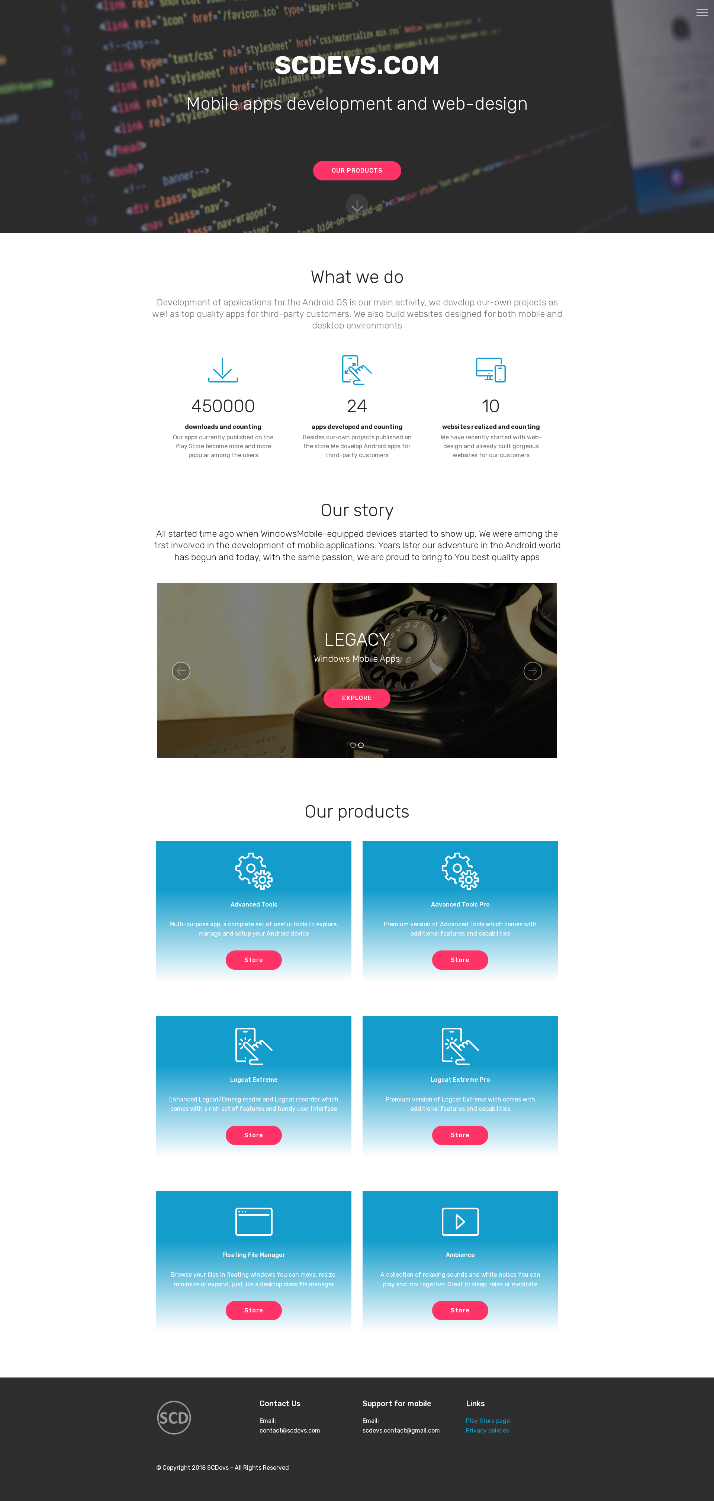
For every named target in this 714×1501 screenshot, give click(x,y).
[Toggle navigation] (702, 12)
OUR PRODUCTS (357, 170)
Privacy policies (487, 1430)
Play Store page (488, 1420)
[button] (181, 671)
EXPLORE (357, 698)
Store (253, 959)
